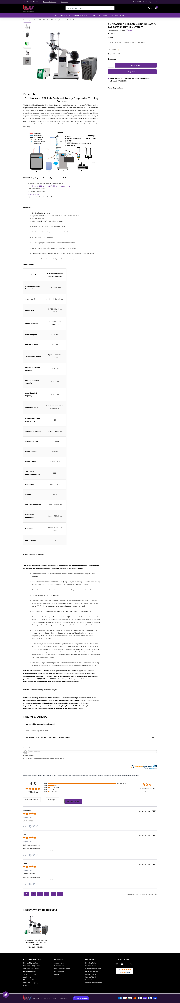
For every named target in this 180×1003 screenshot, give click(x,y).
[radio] (90, 783)
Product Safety (90, 974)
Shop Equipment (79, 15)
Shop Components (99, 15)
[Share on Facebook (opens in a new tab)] (30, 826)
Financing (64, 2)
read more (27, 977)
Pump (110, 37)
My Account (58, 959)
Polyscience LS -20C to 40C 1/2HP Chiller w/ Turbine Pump (49, 186)
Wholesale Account (49, 2)
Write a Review (73, 801)
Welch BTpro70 (33, 194)
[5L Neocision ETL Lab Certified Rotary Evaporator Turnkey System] (36, 925)
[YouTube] (122, 964)
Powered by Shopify (49, 998)
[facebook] (126, 964)
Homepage (27, 20)
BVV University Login (62, 969)
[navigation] (27, 26)
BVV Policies (89, 959)
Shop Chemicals (61, 15)
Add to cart (135, 65)
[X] (131, 964)
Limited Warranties (92, 980)
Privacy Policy (90, 966)
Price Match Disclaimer (93, 983)
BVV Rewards (59, 971)
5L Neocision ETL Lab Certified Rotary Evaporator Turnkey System (36, 942)
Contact (57, 974)
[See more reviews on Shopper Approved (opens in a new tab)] (37, 826)
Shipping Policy (91, 963)
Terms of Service (91, 977)
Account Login (59, 963)
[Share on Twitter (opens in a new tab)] (33, 826)
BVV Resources (117, 15)
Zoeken (111, 8)
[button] (113, 63)
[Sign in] (150, 8)
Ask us (129, 30)
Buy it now (132, 72)
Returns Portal (59, 966)
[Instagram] (117, 964)
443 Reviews (35, 792)
